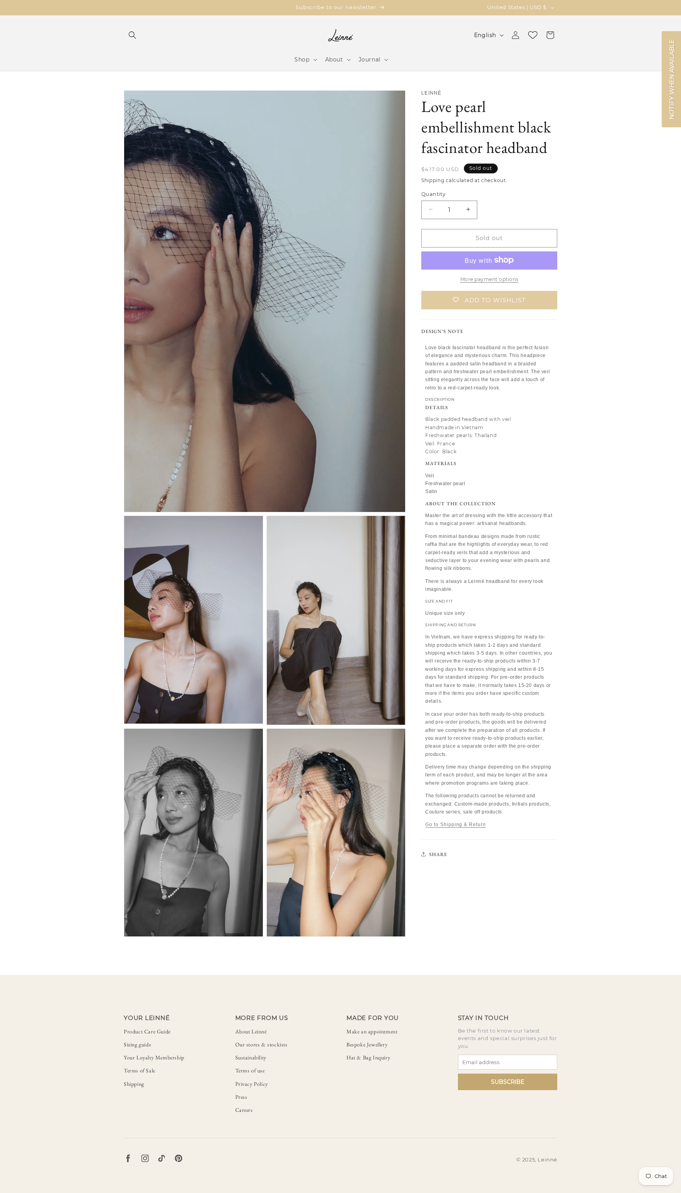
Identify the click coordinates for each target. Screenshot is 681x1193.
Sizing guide (137, 1044)
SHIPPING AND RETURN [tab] (450, 624)
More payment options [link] (489, 279)
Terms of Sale (139, 1070)
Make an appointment (371, 1031)
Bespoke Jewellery (366, 1044)
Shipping (134, 1083)
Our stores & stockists (261, 1044)
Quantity (433, 193)
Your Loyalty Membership (154, 1057)
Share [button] (438, 854)
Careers (244, 1109)
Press (241, 1096)
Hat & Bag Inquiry (368, 1057)
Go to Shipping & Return (455, 824)
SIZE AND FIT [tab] (438, 601)
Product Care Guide (147, 1031)
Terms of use (250, 1070)
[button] (132, 35)
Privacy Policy (251, 1083)
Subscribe (507, 1081)
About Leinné (251, 1031)
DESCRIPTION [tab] (440, 399)
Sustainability (250, 1057)
